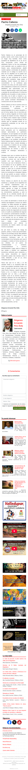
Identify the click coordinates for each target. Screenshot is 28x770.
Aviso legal (23, 756)
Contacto (4, 756)
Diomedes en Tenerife (8, 693)
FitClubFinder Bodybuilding (9, 738)
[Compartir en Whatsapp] (20, 30)
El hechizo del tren (7, 730)
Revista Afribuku (7, 744)
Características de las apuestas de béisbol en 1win (20, 467)
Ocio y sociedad (6, 19)
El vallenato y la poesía (8, 678)
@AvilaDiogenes (15, 360)
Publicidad (17, 756)
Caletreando (18, 328)
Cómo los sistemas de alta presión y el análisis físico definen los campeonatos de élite (20, 484)
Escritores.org (6, 747)
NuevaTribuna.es (7, 741)
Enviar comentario (19, 408)
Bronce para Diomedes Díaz (19, 422)
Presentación (11, 756)
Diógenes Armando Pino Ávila (14, 24)
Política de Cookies (9, 758)
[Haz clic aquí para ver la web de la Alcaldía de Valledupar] (14, 510)
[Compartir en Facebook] (12, 30)
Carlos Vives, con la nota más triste (20, 437)
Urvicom (16, 768)
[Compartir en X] (8, 30)
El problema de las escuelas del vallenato (13, 698)
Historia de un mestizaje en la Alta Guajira (13, 682)
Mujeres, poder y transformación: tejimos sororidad (19, 452)
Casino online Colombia (9, 750)
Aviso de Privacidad (19, 406)
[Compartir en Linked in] (16, 30)
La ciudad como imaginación (10, 688)
